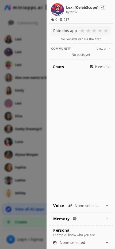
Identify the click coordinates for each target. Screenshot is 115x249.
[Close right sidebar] (41, 124)
